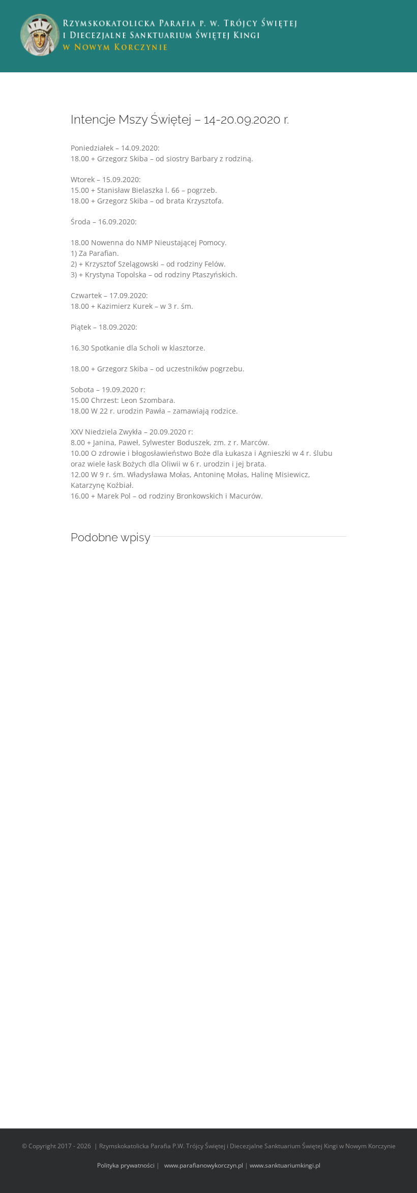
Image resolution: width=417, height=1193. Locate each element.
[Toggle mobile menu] (398, 15)
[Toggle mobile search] (379, 15)
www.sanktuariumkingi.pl (285, 1165)
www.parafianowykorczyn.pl (203, 1165)
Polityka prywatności (126, 1165)
